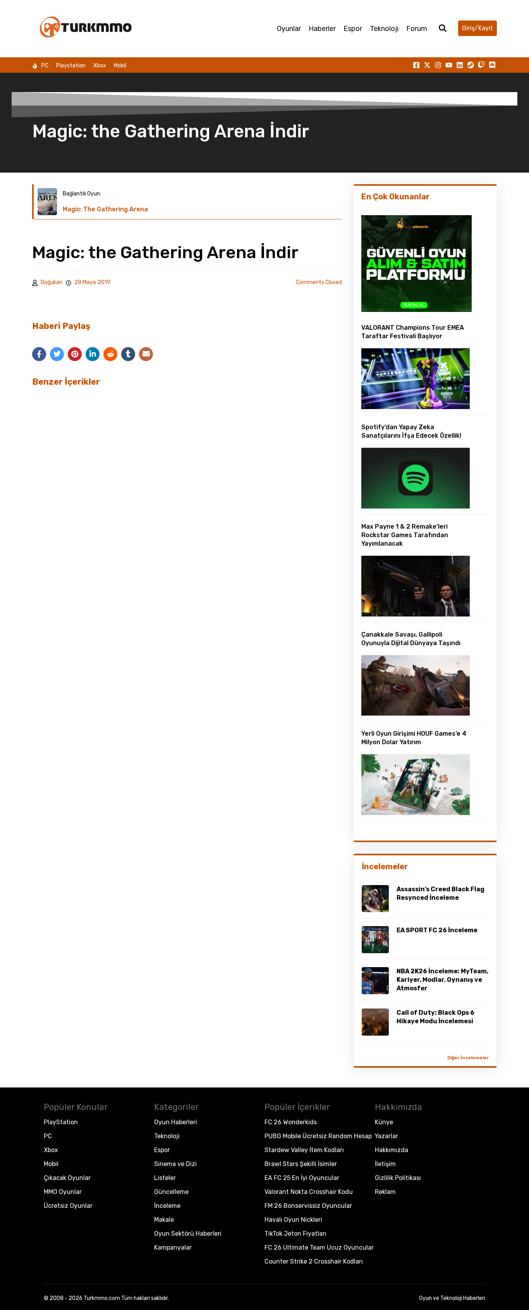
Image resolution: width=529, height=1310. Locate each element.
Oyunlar (289, 28)
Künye (384, 1122)
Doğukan (51, 282)
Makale (164, 1219)
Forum (416, 28)
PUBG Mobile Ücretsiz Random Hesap (318, 1136)
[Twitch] (481, 65)
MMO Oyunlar (63, 1191)
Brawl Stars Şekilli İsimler (300, 1164)
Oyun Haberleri (175, 1122)
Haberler (322, 28)
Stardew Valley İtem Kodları (304, 1150)
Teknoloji (384, 28)
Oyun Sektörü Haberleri (188, 1233)
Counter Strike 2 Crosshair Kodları (313, 1261)
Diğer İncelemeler (468, 1057)
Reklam (385, 1191)
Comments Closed (319, 282)
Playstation (71, 65)
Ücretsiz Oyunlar (68, 1205)
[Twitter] (57, 354)
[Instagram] (438, 65)
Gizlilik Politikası (398, 1178)
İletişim (385, 1164)
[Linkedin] (459, 65)
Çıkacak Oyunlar (67, 1178)
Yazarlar (386, 1136)
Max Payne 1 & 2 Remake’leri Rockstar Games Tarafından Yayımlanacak (404, 535)
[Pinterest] (75, 354)
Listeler (165, 1178)
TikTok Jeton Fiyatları (295, 1233)
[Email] (146, 354)
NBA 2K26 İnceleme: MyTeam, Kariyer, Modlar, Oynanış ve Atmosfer (442, 980)
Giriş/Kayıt (477, 28)
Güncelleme (171, 1191)
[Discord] (492, 65)
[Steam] (470, 65)
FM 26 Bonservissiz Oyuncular (308, 1205)
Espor (353, 28)
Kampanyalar (173, 1247)
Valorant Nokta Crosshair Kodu (308, 1191)
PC (44, 65)
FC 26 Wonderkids (290, 1122)
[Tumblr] (128, 354)
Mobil (120, 65)
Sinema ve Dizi (175, 1164)
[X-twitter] (427, 65)
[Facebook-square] (416, 65)
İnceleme (167, 1205)
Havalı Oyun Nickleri (293, 1219)
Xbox (99, 65)
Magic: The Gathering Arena (105, 209)
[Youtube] (448, 65)
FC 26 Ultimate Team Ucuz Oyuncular (319, 1247)
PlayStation (61, 1122)
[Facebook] (39, 354)
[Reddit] (110, 354)
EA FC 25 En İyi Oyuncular (301, 1178)
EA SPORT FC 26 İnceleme (437, 930)
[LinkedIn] (93, 354)
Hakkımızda (391, 1150)
